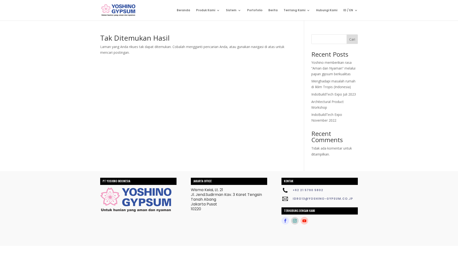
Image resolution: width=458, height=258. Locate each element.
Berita (273, 10)
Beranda (183, 10)
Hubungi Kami (326, 10)
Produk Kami (205, 10)
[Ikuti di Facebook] (285, 221)
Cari (352, 39)
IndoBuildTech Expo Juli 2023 (333, 94)
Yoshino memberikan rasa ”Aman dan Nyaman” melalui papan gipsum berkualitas (333, 68)
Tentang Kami (294, 10)
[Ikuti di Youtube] (304, 221)
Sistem (231, 10)
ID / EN (348, 10)
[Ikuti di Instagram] (295, 221)
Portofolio (254, 10)
